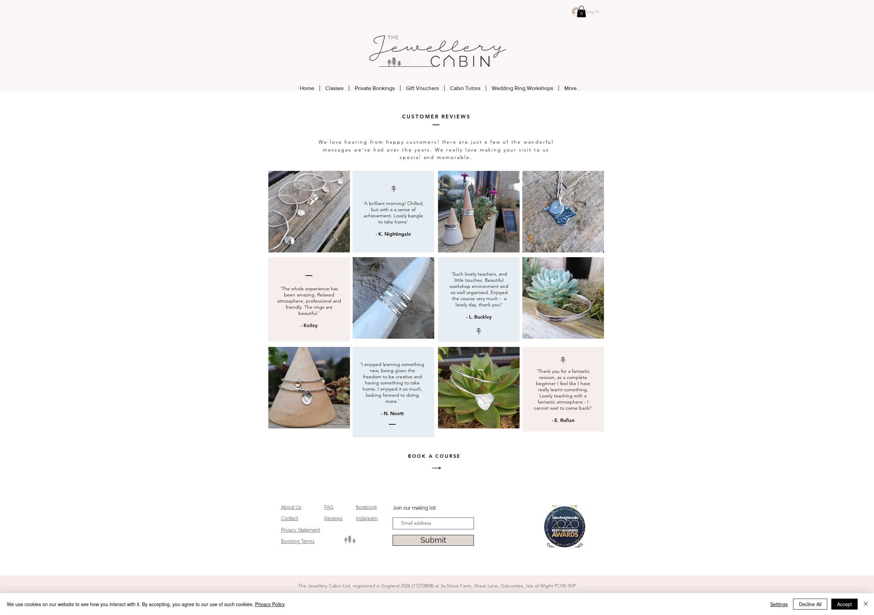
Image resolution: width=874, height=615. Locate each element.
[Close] (866, 604)
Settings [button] (779, 604)
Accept (844, 604)
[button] (581, 11)
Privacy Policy (270, 604)
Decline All (810, 604)
